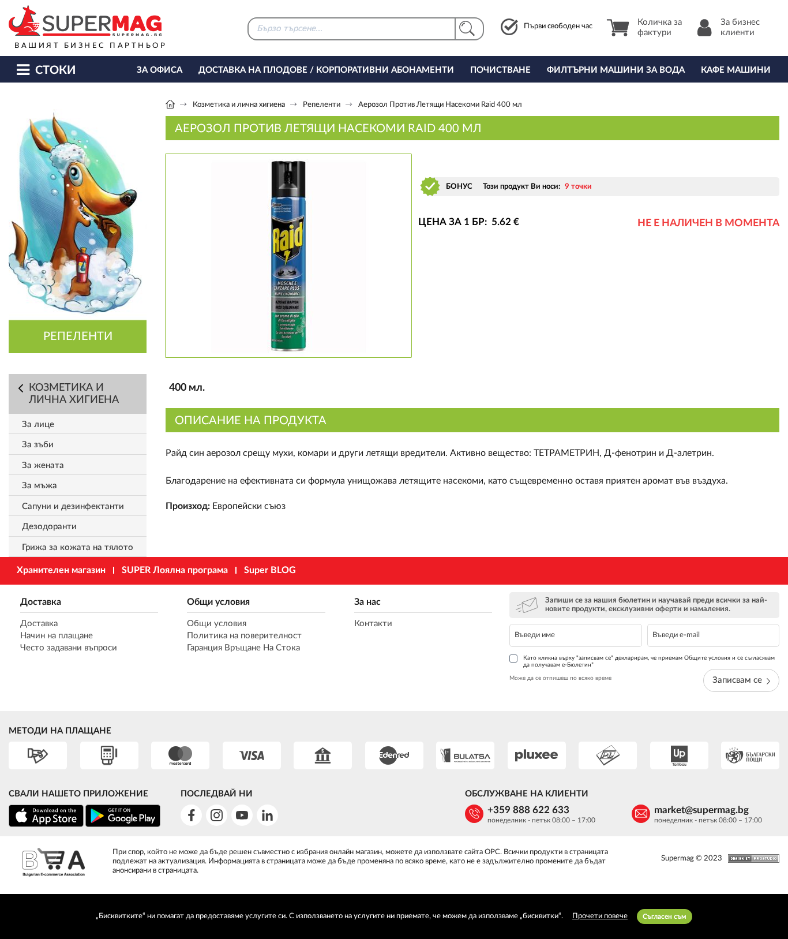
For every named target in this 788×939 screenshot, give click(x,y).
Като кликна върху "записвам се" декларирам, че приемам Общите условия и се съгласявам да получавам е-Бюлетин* (649, 661)
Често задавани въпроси (68, 648)
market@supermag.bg (701, 810)
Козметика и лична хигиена (239, 105)
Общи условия (218, 602)
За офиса (159, 70)
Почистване (500, 70)
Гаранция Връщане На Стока (243, 648)
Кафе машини (736, 70)
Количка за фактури (659, 27)
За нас (367, 602)
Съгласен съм (664, 916)
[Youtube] (242, 815)
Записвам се (737, 680)
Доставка (40, 602)
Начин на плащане (56, 635)
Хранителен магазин (61, 570)
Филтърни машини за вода (616, 70)
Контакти (373, 623)
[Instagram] (216, 815)
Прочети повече (600, 916)
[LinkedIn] (267, 815)
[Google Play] (122, 825)
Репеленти (321, 105)
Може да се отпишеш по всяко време (560, 678)
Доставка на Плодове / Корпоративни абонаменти (326, 70)
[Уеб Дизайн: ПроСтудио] (750, 858)
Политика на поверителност (244, 635)
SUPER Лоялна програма (175, 570)
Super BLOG (270, 570)
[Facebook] (191, 815)
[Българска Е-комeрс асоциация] (53, 864)
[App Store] (46, 825)
